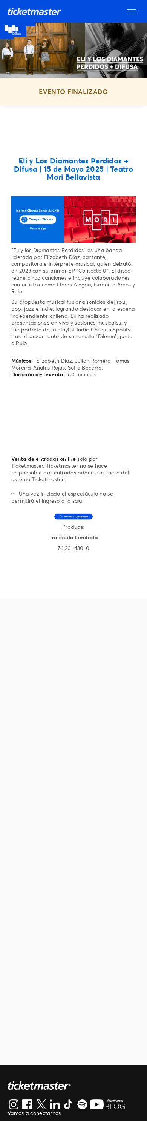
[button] (131, 11)
